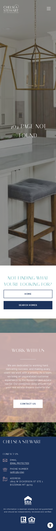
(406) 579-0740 (17, 472)
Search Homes (28, 305)
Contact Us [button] (28, 404)
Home (28, 294)
